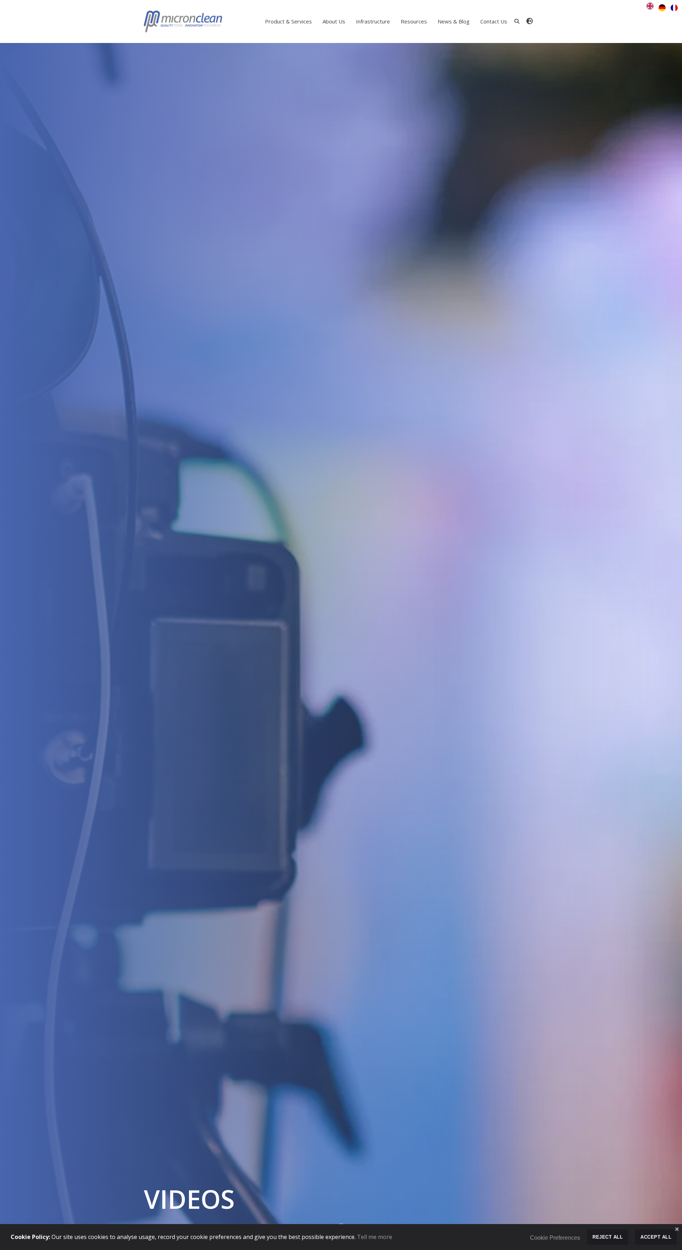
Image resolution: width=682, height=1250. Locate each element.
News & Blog (454, 21)
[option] (664, 7)
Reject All (607, 1237)
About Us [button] (334, 21)
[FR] (674, 7)
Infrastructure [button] (373, 21)
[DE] (664, 7)
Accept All (655, 1237)
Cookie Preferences (555, 1238)
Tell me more (374, 1237)
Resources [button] (414, 21)
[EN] (652, 7)
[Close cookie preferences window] (676, 1229)
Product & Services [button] (288, 21)
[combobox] (652, 7)
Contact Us (493, 21)
